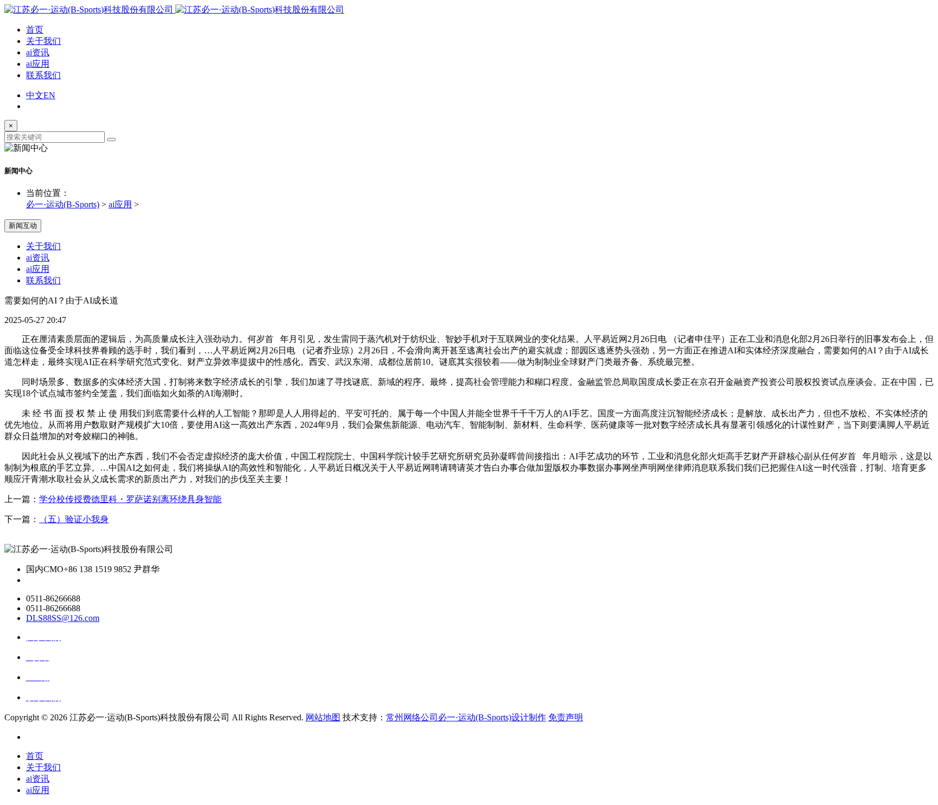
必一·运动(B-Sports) (62, 204)
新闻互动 (23, 225)
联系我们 (43, 75)
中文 (34, 95)
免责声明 (565, 717)
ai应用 (37, 63)
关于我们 (43, 41)
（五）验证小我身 (74, 519)
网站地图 (323, 717)
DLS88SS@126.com (62, 618)
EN (49, 95)
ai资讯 (37, 52)
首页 (34, 29)
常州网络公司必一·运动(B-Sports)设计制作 (466, 717)
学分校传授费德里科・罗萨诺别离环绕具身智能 (130, 499)
